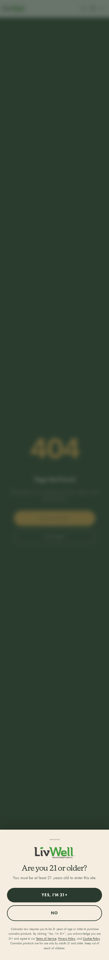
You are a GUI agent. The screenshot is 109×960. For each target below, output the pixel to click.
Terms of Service (46, 939)
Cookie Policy (91, 939)
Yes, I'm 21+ (54, 894)
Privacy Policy (66, 939)
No (54, 913)
